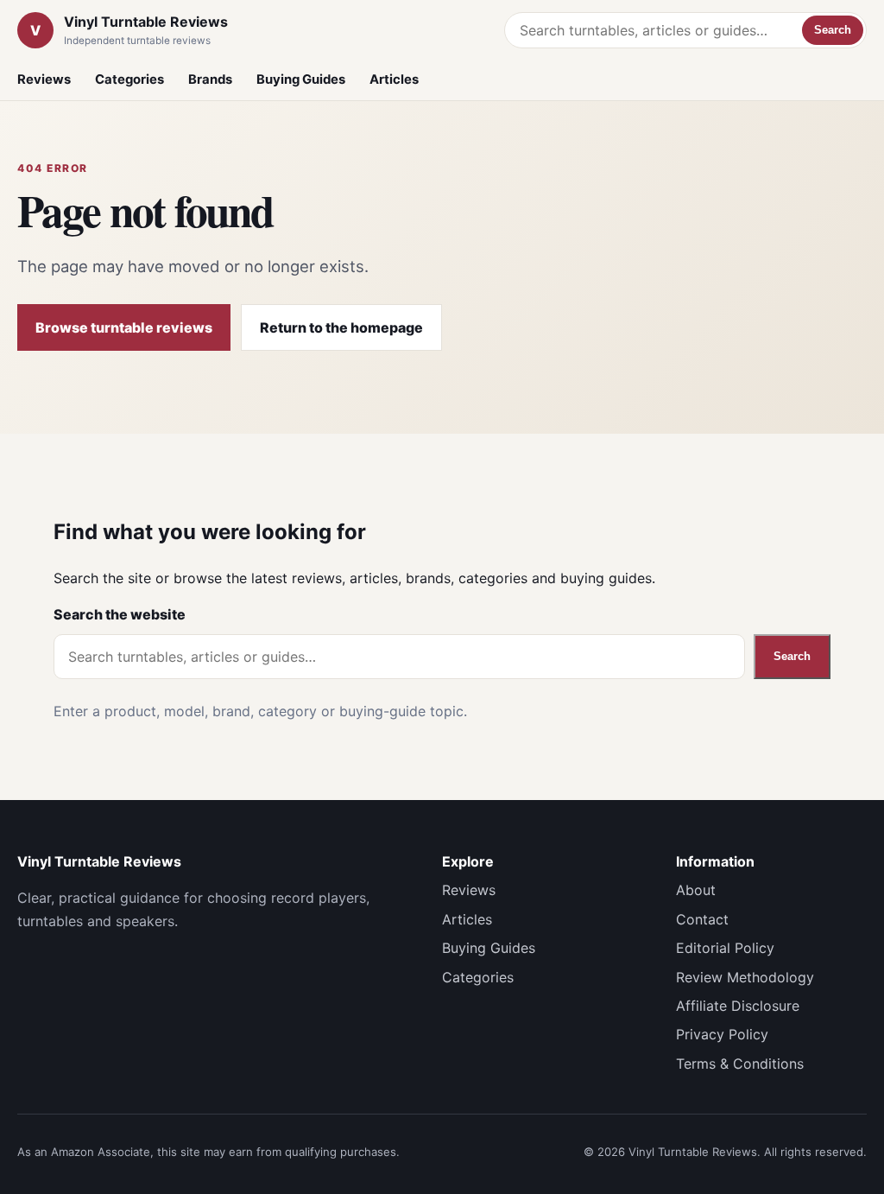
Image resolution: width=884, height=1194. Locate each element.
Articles (394, 79)
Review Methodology (745, 977)
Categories (129, 79)
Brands (210, 79)
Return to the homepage (341, 327)
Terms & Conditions (740, 1063)
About (696, 890)
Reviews (44, 79)
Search (832, 29)
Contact (702, 919)
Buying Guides (300, 79)
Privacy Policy (722, 1034)
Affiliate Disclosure (737, 1005)
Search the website (120, 614)
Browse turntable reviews (123, 327)
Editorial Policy (725, 947)
